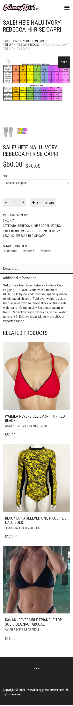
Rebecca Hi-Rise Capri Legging (21, 44)
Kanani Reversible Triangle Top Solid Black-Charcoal (33, 622)
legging (8, 236)
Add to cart (45, 203)
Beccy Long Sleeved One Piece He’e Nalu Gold (35, 520)
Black (15, 231)
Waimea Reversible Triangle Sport (26, 425)
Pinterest (46, 251)
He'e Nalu (44, 231)
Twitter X (28, 251)
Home (6, 40)
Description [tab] (11, 268)
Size (5, 176)
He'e (33, 231)
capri (25, 231)
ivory (56, 231)
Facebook (10, 251)
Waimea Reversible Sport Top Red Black (35, 418)
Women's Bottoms (34, 40)
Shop (16, 40)
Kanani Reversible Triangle (22, 629)
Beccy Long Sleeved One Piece (23, 527)
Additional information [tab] (19, 278)
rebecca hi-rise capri (30, 236)
